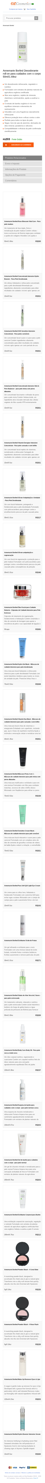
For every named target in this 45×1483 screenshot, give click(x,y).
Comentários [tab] (10, 181)
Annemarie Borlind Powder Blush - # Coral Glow (21, 1270)
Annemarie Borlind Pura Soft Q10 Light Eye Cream (22, 886)
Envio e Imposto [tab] (12, 164)
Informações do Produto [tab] (15, 169)
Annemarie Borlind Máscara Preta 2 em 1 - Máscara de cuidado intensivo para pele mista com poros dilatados (22, 776)
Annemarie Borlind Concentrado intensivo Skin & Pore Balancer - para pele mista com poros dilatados (21, 388)
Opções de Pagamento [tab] (15, 175)
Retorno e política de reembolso (31, 1472)
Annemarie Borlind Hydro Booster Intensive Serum (22, 1434)
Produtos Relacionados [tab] (15, 158)
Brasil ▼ (36, 1478)
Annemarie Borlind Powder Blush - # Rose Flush (21, 1324)
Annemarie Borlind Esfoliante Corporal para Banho (22, 1215)
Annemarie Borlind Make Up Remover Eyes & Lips (22, 1379)
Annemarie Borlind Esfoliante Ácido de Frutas (20, 940)
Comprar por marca (15, 9)
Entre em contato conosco (12, 1472)
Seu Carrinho (31, 9)
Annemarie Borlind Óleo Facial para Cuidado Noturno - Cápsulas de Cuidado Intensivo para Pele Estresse (22, 610)
